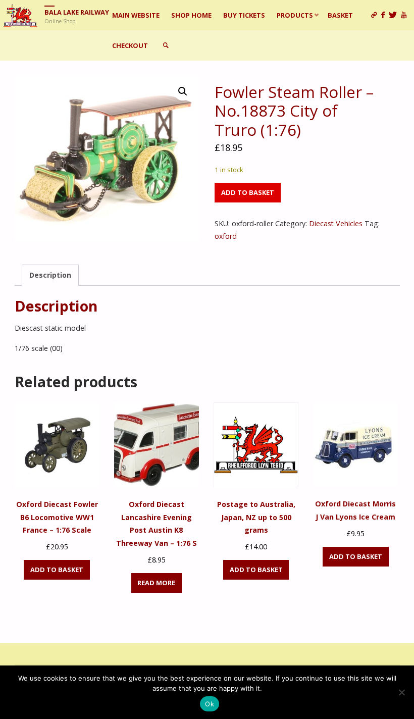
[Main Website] (376, 15)
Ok (209, 704)
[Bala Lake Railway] (20, 15)
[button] (183, 91)
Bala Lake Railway (76, 12)
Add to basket (247, 192)
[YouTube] (405, 15)
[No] (401, 692)
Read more (156, 582)
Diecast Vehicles (336, 223)
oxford (226, 236)
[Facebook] (385, 15)
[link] (166, 45)
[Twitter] (395, 15)
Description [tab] (50, 275)
